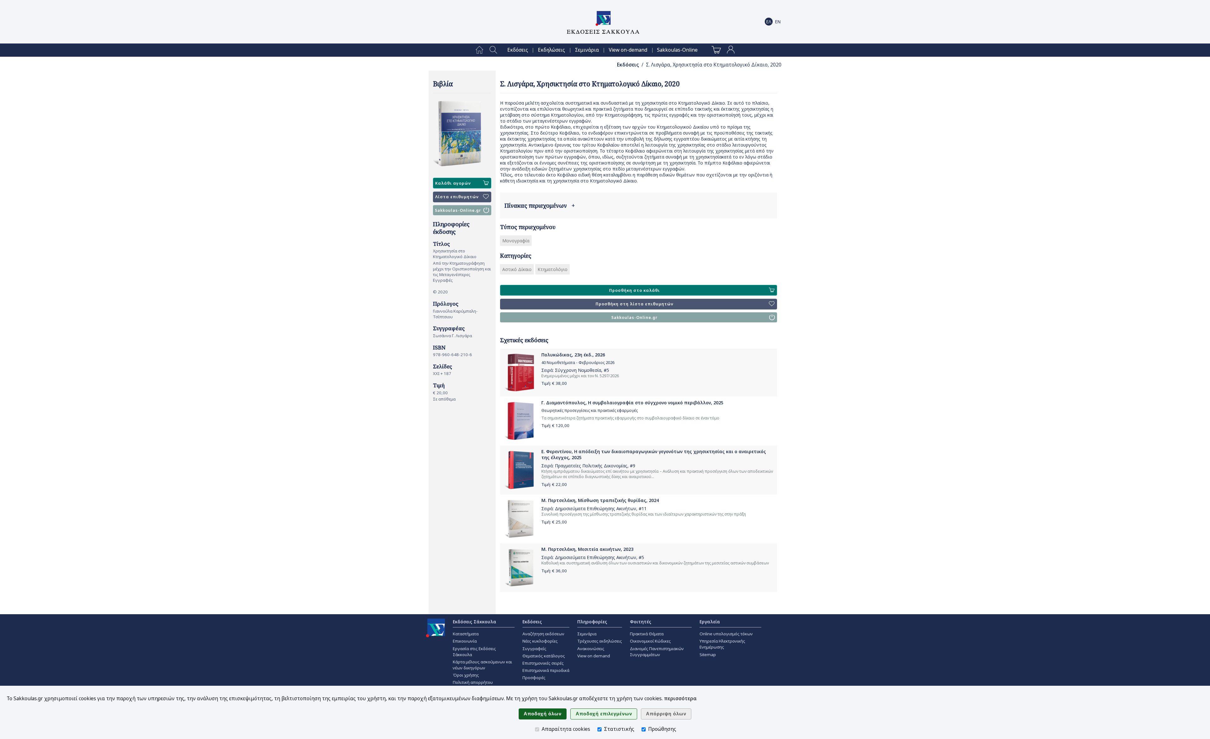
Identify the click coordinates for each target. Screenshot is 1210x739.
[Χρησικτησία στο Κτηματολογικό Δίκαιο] (462, 133)
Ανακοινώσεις (590, 648)
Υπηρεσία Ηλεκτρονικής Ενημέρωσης (722, 644)
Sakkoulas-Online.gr (458, 210)
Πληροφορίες (592, 622)
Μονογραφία (515, 241)
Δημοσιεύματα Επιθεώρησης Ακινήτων (595, 508)
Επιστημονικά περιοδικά (545, 670)
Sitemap (708, 654)
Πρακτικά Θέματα (647, 634)
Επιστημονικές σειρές (543, 663)
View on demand (593, 656)
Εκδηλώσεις (551, 50)
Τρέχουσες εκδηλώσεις (599, 641)
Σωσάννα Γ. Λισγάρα (452, 335)
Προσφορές (533, 677)
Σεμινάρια (587, 50)
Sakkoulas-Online (677, 50)
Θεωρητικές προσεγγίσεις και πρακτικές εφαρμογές (589, 410)
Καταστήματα (466, 634)
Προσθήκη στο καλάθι (634, 290)
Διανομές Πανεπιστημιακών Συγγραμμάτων (657, 651)
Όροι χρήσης (466, 675)
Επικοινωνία (465, 641)
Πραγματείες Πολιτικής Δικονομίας (591, 466)
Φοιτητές (640, 622)
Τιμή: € (554, 383)
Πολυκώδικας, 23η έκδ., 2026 (573, 355)
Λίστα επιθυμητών (457, 196)
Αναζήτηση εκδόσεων (543, 634)
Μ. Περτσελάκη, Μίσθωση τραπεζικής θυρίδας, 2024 (600, 500)
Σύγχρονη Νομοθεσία (578, 370)
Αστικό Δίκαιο (517, 269)
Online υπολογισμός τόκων (726, 634)
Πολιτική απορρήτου (473, 682)
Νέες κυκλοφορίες (540, 641)
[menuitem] (479, 50)
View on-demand (628, 50)
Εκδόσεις (517, 50)
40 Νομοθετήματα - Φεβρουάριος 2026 (577, 362)
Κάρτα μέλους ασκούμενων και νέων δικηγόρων (482, 665)
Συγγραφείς (534, 648)
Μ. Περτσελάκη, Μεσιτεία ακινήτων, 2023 (587, 549)
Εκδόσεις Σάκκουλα (474, 622)
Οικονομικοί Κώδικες (650, 641)
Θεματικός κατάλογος (543, 656)
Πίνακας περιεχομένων (539, 205)
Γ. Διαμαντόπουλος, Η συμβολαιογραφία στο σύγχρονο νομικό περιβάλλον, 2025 (632, 403)
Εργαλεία (710, 622)
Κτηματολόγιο (553, 269)
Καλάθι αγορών (453, 183)
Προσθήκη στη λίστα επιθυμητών (634, 304)
